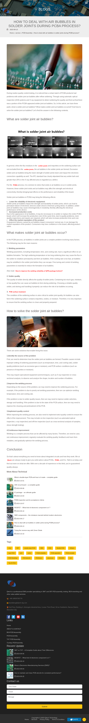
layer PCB (11, 553)
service (18, 33)
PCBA (15, 185)
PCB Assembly (27, 33)
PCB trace (39, 558)
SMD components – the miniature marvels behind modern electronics (38, 515)
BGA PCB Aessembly (14, 632)
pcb (21, 553)
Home (12, 33)
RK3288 (61, 558)
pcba (29, 553)
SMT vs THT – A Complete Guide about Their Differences (34, 650)
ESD (50, 548)
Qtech (9, 460)
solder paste (42, 166)
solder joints (29, 169)
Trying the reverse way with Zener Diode (28, 530)
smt (71, 558)
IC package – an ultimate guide (25, 492)
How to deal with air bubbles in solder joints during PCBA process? (37, 523)
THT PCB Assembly (13, 639)
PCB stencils (26, 558)
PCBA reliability (41, 553)
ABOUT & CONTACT (14, 629)
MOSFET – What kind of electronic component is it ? (32, 507)
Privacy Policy (44, 719)
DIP (18, 548)
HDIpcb (72, 548)
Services (34, 719)
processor (50, 558)
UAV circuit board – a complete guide (27, 485)
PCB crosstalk (70, 553)
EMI (42, 548)
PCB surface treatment (17, 292)
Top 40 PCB (12, 563)
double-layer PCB (29, 548)
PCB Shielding (12, 558)
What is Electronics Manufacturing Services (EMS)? (32, 665)
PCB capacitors (55, 553)
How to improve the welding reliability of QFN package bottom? (39, 271)
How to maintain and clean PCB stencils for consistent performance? (37, 673)
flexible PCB (60, 548)
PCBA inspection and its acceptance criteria (29, 500)
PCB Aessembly (12, 636)
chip (9, 548)
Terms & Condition (58, 719)
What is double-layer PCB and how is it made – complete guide (36, 477)
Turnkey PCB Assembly (15, 643)
